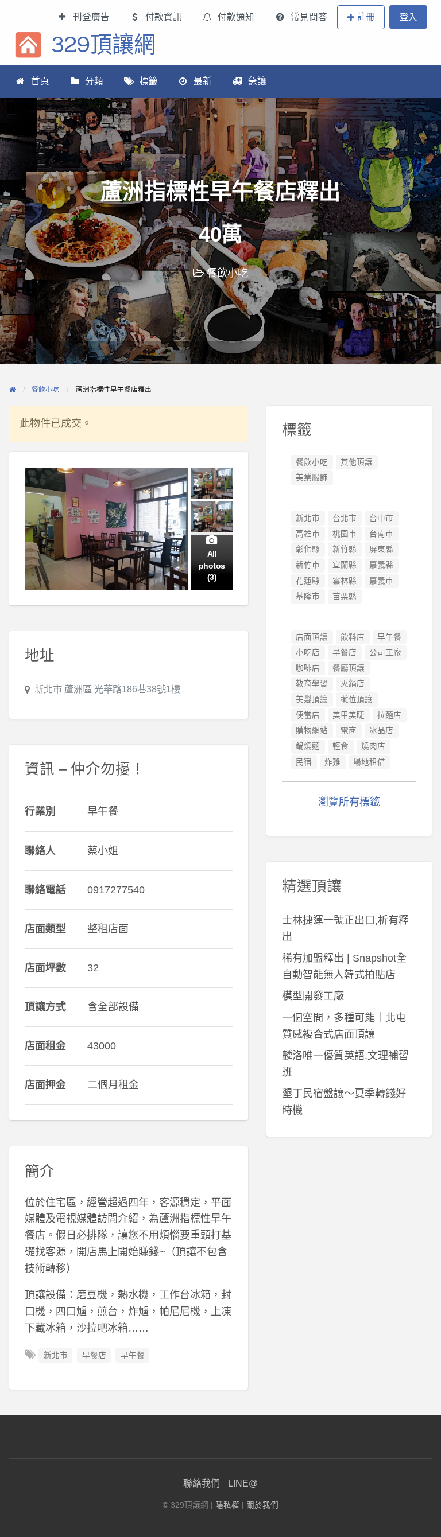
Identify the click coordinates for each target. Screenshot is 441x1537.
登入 (408, 17)
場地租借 (369, 762)
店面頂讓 (312, 637)
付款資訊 (163, 17)
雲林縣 (344, 581)
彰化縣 (308, 549)
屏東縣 (381, 549)
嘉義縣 (381, 565)
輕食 (340, 746)
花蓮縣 (308, 581)
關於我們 (262, 1505)
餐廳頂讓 (348, 668)
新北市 (56, 1355)
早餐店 (94, 1355)
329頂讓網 (103, 44)
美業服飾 (312, 477)
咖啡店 (308, 668)
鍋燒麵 (308, 746)
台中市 (381, 518)
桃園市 (344, 534)
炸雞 (332, 762)
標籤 (149, 81)
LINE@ (243, 1483)
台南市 (381, 534)
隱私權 (227, 1505)
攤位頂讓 (357, 699)
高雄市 (308, 534)
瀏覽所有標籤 (349, 802)
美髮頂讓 (312, 699)
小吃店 (308, 652)
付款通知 (236, 17)
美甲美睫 (348, 715)
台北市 (344, 518)
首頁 (40, 81)
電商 (349, 730)
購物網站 (312, 730)
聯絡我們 (201, 1483)
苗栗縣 (344, 596)
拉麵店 (389, 715)
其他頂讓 (357, 462)
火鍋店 (353, 683)
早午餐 (133, 1355)
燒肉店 (373, 746)
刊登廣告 (91, 17)
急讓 (257, 81)
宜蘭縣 (344, 565)
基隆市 (308, 596)
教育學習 (312, 683)
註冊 (365, 16)
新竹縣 (344, 549)
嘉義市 (381, 581)
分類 (94, 81)
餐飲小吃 (227, 273)
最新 (203, 81)
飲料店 (353, 637)
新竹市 (308, 565)
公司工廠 (385, 652)
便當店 (308, 715)
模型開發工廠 (313, 996)
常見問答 (309, 17)
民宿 (304, 762)
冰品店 (381, 730)
